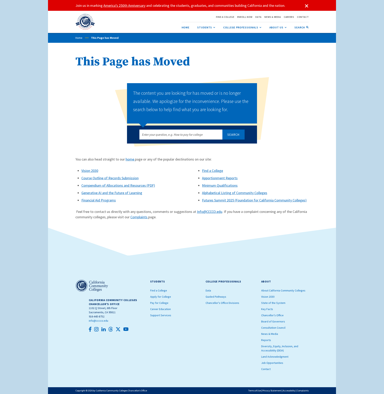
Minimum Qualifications (220, 185)
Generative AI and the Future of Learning (111, 193)
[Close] (307, 6)
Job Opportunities (272, 363)
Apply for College (160, 296)
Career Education (160, 309)
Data (208, 290)
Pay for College (159, 303)
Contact (266, 369)
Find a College (212, 170)
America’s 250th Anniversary (124, 5)
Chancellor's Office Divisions (222, 303)
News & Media (269, 334)
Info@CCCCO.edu (209, 211)
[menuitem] (185, 27)
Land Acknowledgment (274, 356)
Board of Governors (273, 321)
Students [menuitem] (206, 27)
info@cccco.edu (98, 320)
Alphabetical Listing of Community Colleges (234, 193)
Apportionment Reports (220, 178)
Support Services (160, 315)
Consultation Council (273, 327)
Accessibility (289, 390)
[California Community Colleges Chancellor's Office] (85, 22)
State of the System (273, 303)
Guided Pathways (216, 296)
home (130, 159)
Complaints (139, 217)
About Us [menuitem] (278, 27)
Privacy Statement (271, 390)
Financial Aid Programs (98, 200)
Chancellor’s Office (272, 315)
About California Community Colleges (283, 290)
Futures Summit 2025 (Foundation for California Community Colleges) (254, 200)
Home (78, 38)
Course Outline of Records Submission (110, 178)
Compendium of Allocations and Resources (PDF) (118, 185)
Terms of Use (254, 390)
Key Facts (267, 309)
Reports (266, 340)
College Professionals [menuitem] (242, 27)
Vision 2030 (89, 170)
